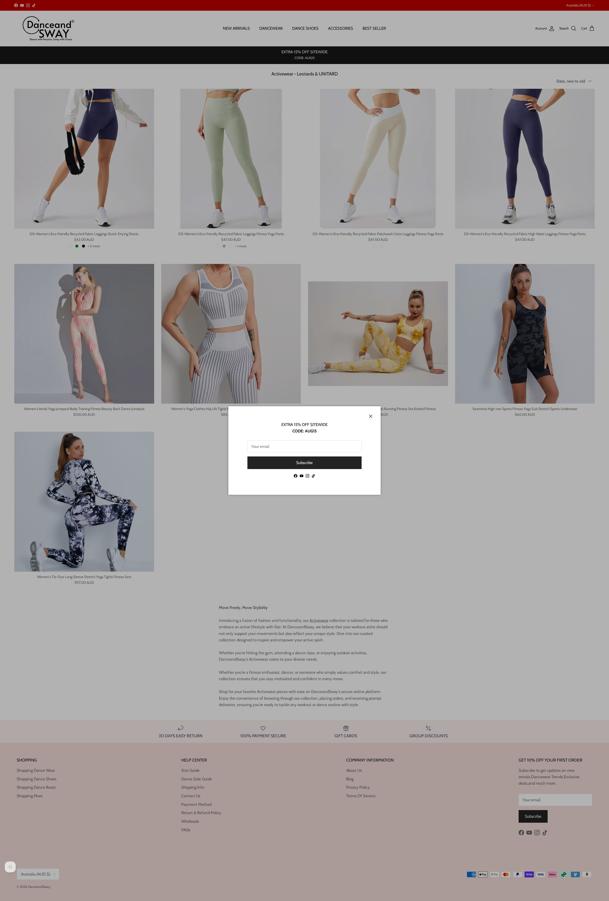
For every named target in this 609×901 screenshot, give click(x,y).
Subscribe (304, 462)
